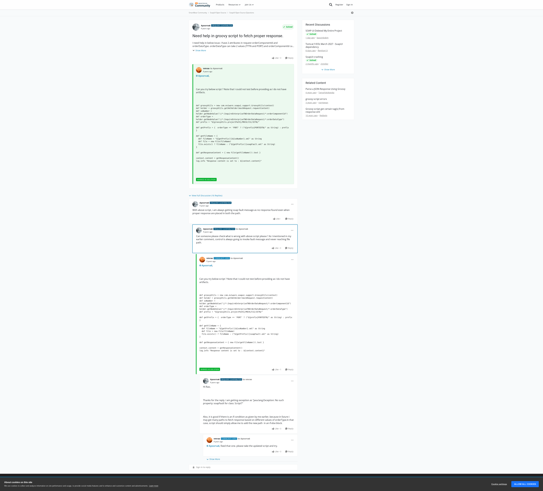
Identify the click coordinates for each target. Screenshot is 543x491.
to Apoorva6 (216, 68)
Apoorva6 (205, 25)
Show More (200, 50)
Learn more (153, 486)
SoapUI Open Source (218, 12)
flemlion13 (323, 50)
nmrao (206, 68)
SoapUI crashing (314, 56)
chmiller (324, 64)
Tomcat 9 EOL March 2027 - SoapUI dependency (324, 46)
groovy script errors (316, 99)
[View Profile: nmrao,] (199, 70)
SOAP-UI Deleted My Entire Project (324, 30)
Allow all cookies (525, 484)
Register (339, 4)
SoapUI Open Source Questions (241, 12)
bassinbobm (322, 37)
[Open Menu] (352, 13)
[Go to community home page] (199, 4)
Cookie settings (499, 484)
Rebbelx (323, 115)
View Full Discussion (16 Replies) (207, 195)
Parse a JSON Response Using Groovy (325, 89)
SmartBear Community (198, 12)
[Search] (330, 4)
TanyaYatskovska (326, 92)
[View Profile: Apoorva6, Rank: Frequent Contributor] (196, 27)
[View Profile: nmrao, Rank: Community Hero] (202, 259)
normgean (323, 102)
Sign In (349, 4)
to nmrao (247, 379)
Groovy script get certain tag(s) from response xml (325, 110)
